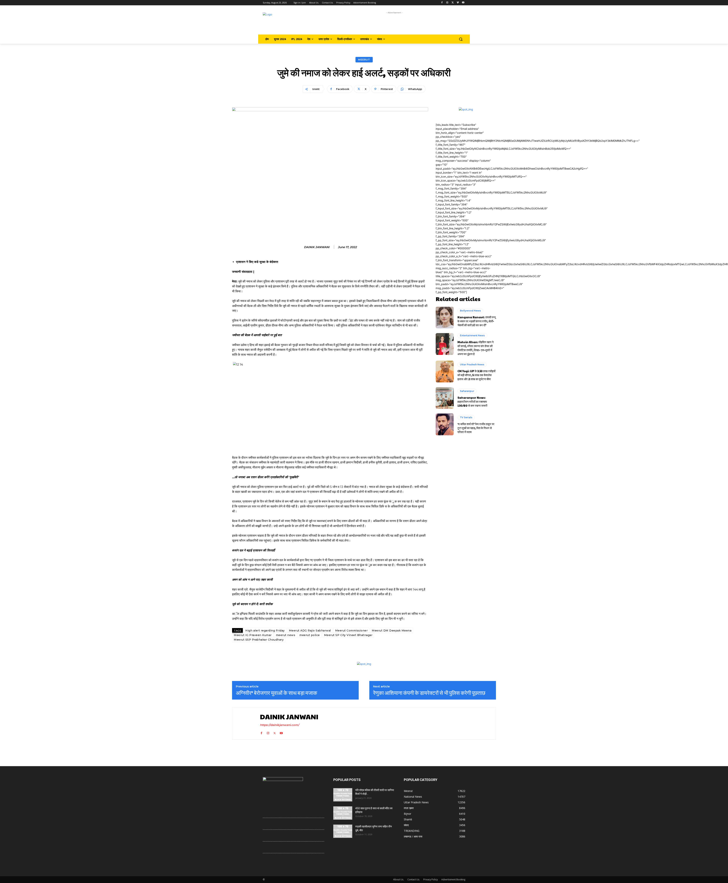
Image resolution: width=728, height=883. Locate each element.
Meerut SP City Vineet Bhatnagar (348, 635)
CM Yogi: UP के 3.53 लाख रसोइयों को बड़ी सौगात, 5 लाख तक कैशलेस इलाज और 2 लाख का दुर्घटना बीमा (476, 375)
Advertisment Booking (453, 879)
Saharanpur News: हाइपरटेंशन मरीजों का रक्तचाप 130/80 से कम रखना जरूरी (472, 401)
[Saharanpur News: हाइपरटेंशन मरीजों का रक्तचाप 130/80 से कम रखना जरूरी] (445, 398)
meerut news (285, 635)
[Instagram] (447, 3)
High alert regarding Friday (265, 630)
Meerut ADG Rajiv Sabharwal (310, 630)
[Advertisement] (394, 23)
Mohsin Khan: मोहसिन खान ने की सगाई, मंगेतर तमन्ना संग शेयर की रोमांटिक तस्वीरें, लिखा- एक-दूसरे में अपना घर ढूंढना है (475, 348)
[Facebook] (442, 3)
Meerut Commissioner (351, 630)
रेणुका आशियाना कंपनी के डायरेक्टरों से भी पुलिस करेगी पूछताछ (429, 693)
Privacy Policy (430, 879)
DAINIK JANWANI (316, 247)
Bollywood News (470, 310)
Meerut (364, 59)
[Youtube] (463, 3)
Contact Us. (413, 879)
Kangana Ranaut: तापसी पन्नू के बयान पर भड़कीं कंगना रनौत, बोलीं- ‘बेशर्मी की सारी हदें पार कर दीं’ (476, 321)
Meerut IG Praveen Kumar (253, 635)
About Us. (398, 879)
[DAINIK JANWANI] (245, 723)
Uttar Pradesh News (472, 364)
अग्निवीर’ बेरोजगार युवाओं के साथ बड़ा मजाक (276, 693)
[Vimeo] (458, 3)
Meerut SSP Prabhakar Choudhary (259, 639)
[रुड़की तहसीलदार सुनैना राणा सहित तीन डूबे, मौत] (342, 831)
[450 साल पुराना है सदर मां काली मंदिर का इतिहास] (342, 813)
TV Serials (466, 417)
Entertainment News (472, 335)
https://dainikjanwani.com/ (279, 725)
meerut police (309, 635)
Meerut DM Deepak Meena (391, 630)
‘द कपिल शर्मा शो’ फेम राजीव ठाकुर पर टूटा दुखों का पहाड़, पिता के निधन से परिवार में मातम (475, 428)
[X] (452, 3)
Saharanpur (467, 391)
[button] (460, 39)
